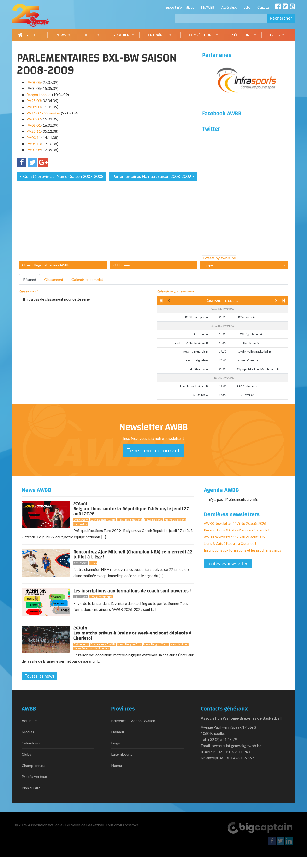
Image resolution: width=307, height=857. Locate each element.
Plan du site (31, 787)
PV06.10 (33, 143)
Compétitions (201, 35)
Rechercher (281, 18)
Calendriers (31, 743)
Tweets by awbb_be (219, 258)
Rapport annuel (38, 94)
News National (153, 519)
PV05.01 (33, 125)
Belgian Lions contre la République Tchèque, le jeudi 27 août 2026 (131, 509)
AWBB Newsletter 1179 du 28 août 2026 (235, 523)
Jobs (247, 7)
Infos (275, 35)
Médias (28, 732)
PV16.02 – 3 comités (43, 113)
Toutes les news (39, 676)
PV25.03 (33, 100)
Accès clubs (229, 7)
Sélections (241, 35)
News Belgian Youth (155, 644)
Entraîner (157, 35)
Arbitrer (121, 35)
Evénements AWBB (102, 519)
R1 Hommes (121, 265)
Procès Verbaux (35, 776)
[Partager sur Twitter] (32, 162)
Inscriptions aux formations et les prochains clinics (242, 550)
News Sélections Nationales (91, 648)
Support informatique (180, 7)
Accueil (32, 35)
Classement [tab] (53, 279)
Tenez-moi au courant (153, 450)
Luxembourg (121, 754)
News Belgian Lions (129, 519)
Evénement (81, 519)
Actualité (29, 720)
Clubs (26, 754)
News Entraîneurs (100, 596)
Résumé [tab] (29, 279)
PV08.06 (33, 82)
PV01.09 (33, 149)
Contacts (263, 7)
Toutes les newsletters (228, 563)
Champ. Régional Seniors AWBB (46, 265)
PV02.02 (33, 119)
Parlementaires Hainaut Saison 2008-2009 (152, 176)
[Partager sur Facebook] (21, 162)
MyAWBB (207, 7)
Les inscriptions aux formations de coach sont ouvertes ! (132, 591)
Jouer (89, 35)
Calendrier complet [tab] (87, 279)
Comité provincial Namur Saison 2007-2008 (62, 176)
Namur (117, 765)
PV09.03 (33, 106)
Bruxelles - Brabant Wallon (133, 720)
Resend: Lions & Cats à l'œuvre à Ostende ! (236, 530)
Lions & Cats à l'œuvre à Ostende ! (230, 544)
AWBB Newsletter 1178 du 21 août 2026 (235, 537)
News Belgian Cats (129, 644)
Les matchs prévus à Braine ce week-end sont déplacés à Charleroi (132, 634)
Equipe (208, 265)
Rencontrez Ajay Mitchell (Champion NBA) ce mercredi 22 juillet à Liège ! (132, 554)
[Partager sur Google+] (43, 162)
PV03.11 (33, 137)
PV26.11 (33, 131)
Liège (115, 743)
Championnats (33, 765)
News (61, 35)
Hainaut (117, 732)
